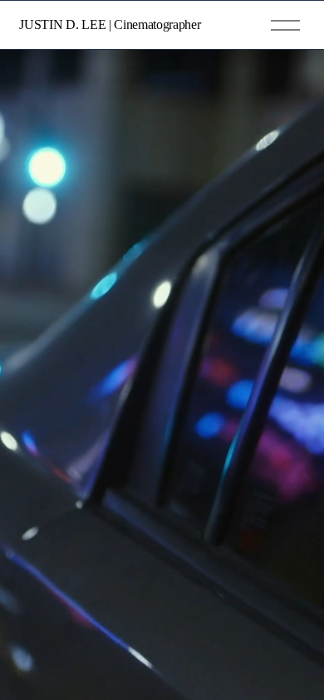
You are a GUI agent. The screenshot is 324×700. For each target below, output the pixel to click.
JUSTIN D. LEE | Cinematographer (109, 24)
